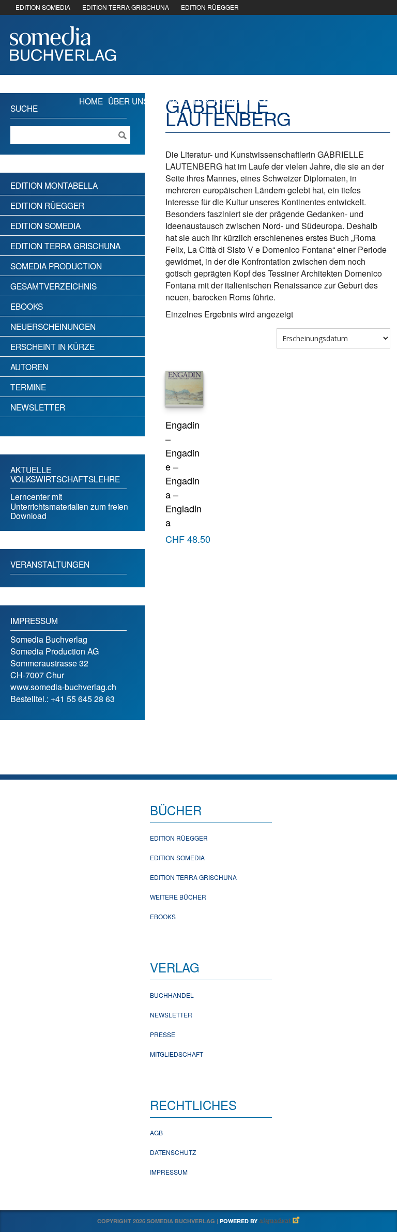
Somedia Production (56, 265)
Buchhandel (172, 995)
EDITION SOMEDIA (43, 7)
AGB (156, 1132)
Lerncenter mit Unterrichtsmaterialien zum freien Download (69, 506)
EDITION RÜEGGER (210, 7)
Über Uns (128, 101)
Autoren (29, 366)
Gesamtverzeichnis (53, 286)
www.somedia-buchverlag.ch (63, 687)
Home (91, 101)
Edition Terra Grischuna (65, 245)
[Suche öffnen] (262, 100)
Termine (28, 386)
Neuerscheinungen (53, 326)
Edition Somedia (45, 225)
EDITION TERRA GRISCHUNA (125, 7)
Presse (162, 1034)
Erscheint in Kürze (52, 346)
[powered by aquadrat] (279, 1221)
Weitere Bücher (178, 896)
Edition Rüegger (47, 205)
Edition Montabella (54, 185)
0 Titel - (340, 100)
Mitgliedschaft (176, 1054)
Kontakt (231, 101)
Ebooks (26, 306)
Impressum (169, 1171)
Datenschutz (173, 1152)
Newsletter (181, 101)
